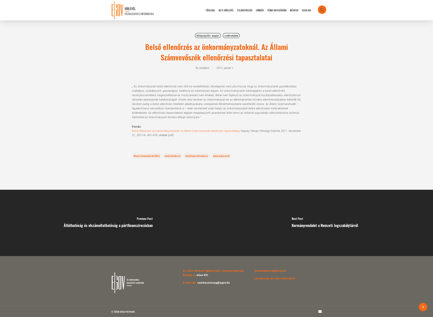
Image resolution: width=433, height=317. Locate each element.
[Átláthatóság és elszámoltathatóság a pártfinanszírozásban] (108, 223)
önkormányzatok (221, 156)
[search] (320, 8)
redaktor (204, 68)
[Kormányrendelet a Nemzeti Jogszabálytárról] (324, 223)
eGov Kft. (203, 275)
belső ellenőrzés (172, 156)
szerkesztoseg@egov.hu (213, 282)
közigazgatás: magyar (208, 35)
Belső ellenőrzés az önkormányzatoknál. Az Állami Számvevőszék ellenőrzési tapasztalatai (186, 131)
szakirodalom (231, 35)
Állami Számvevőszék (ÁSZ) (147, 156)
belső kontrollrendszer (197, 156)
